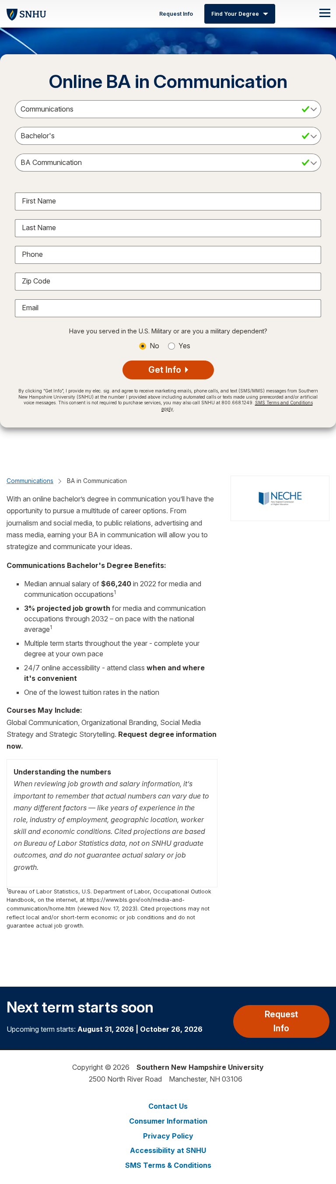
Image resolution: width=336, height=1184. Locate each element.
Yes (184, 345)
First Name (39, 200)
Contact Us (168, 1106)
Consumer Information (168, 1121)
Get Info (165, 369)
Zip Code (36, 281)
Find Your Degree (235, 14)
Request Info (176, 14)
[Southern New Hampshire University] (26, 13)
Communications (30, 480)
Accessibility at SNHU (168, 1150)
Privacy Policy (168, 1135)
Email (30, 307)
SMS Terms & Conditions (168, 1165)
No (154, 345)
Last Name (39, 227)
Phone (32, 254)
